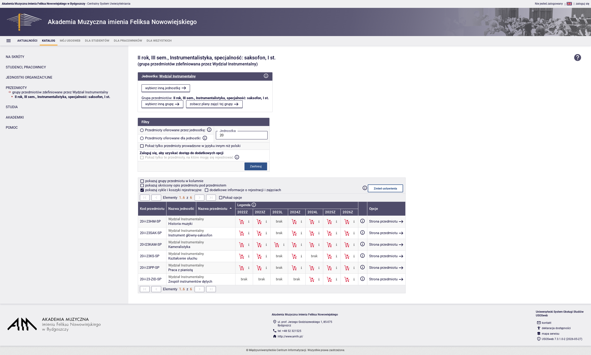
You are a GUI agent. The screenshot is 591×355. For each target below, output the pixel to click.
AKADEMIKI (15, 117)
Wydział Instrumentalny (177, 76)
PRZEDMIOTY (16, 88)
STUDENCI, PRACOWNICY (26, 67)
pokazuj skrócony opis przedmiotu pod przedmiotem (185, 185)
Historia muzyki (180, 224)
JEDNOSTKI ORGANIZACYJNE (29, 77)
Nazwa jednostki (181, 209)
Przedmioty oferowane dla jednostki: (173, 138)
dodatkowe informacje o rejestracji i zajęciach (245, 190)
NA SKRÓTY (15, 57)
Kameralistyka (179, 247)
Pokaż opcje (232, 198)
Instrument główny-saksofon (190, 235)
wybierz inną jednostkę (162, 88)
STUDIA (12, 107)
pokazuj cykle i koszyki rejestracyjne (173, 190)
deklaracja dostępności (556, 328)
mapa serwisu (550, 333)
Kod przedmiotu (152, 209)
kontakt (546, 322)
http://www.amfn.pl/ (290, 336)
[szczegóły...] (249, 221)
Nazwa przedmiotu (213, 209)
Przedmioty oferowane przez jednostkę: (175, 130)
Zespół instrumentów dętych (190, 281)
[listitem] (27, 41)
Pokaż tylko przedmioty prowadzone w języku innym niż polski (193, 146)
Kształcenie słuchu (182, 258)
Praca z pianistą (180, 270)
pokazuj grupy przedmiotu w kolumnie (173, 181)
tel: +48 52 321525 (289, 331)
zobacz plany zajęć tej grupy (211, 104)
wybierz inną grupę (159, 104)
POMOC (12, 127)
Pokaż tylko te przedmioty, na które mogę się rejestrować (189, 157)
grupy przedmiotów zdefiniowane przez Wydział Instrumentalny (60, 92)
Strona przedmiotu (383, 221)
